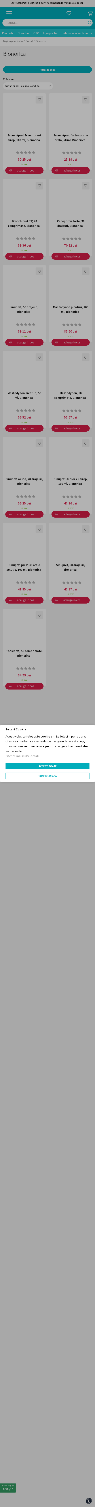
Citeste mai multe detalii (22, 756)
